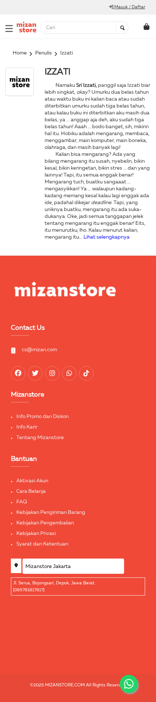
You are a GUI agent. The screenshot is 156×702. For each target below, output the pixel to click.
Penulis (43, 53)
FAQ (21, 501)
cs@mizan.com (39, 349)
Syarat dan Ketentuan (42, 544)
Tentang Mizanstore (40, 437)
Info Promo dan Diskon (42, 416)
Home (20, 53)
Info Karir (26, 427)
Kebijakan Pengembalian (45, 523)
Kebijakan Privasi (36, 533)
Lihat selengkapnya (106, 237)
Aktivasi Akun (32, 480)
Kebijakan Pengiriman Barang (50, 512)
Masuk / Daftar (129, 7)
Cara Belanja (31, 491)
